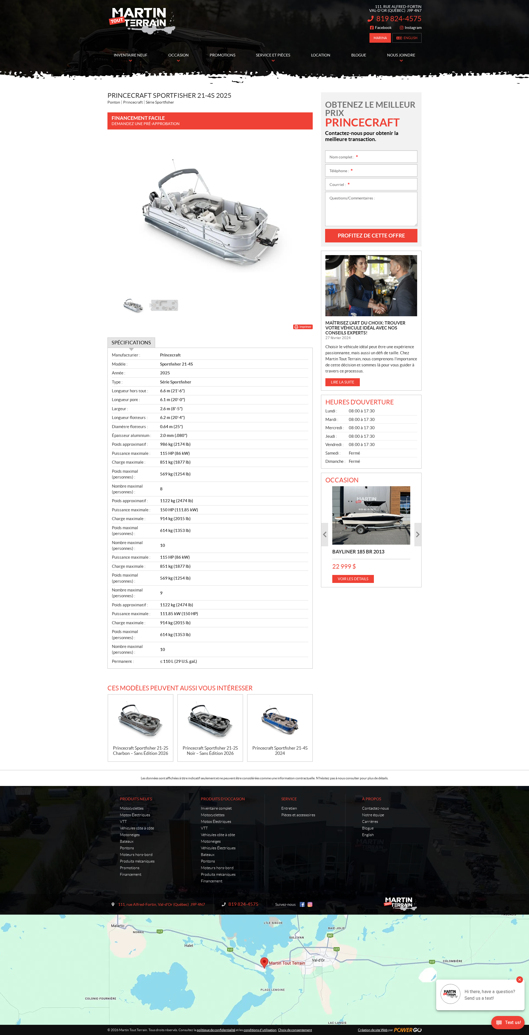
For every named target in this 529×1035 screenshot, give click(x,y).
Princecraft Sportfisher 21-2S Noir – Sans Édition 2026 (210, 750)
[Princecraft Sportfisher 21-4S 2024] (280, 720)
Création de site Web (373, 1030)
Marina (380, 38)
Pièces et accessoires (298, 815)
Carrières (370, 821)
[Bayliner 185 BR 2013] (371, 515)
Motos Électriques (135, 815)
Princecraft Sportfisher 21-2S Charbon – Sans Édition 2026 (140, 750)
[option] (210, 215)
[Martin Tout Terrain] (141, 21)
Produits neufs (136, 799)
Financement (130, 874)
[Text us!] (508, 1024)
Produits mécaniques (137, 861)
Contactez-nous (375, 808)
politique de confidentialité (216, 1030)
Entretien (289, 808)
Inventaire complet (216, 808)
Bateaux (126, 841)
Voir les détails (353, 579)
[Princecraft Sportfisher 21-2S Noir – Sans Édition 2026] (210, 720)
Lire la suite (342, 382)
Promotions (129, 868)
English (410, 38)
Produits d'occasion (223, 799)
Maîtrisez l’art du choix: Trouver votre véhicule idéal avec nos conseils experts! (365, 327)
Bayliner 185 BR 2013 (358, 552)
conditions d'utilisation (260, 1030)
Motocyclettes (132, 808)
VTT (123, 821)
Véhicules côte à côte (137, 828)
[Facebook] (302, 904)
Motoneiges (130, 835)
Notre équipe (373, 815)
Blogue (368, 828)
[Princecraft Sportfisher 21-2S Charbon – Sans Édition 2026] (140, 720)
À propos (371, 799)
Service (289, 799)
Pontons (127, 848)
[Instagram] (309, 904)
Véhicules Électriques (218, 848)
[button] (118, 214)
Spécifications (131, 342)
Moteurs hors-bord (136, 854)
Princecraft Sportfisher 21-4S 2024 (279, 750)
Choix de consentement (295, 1030)
